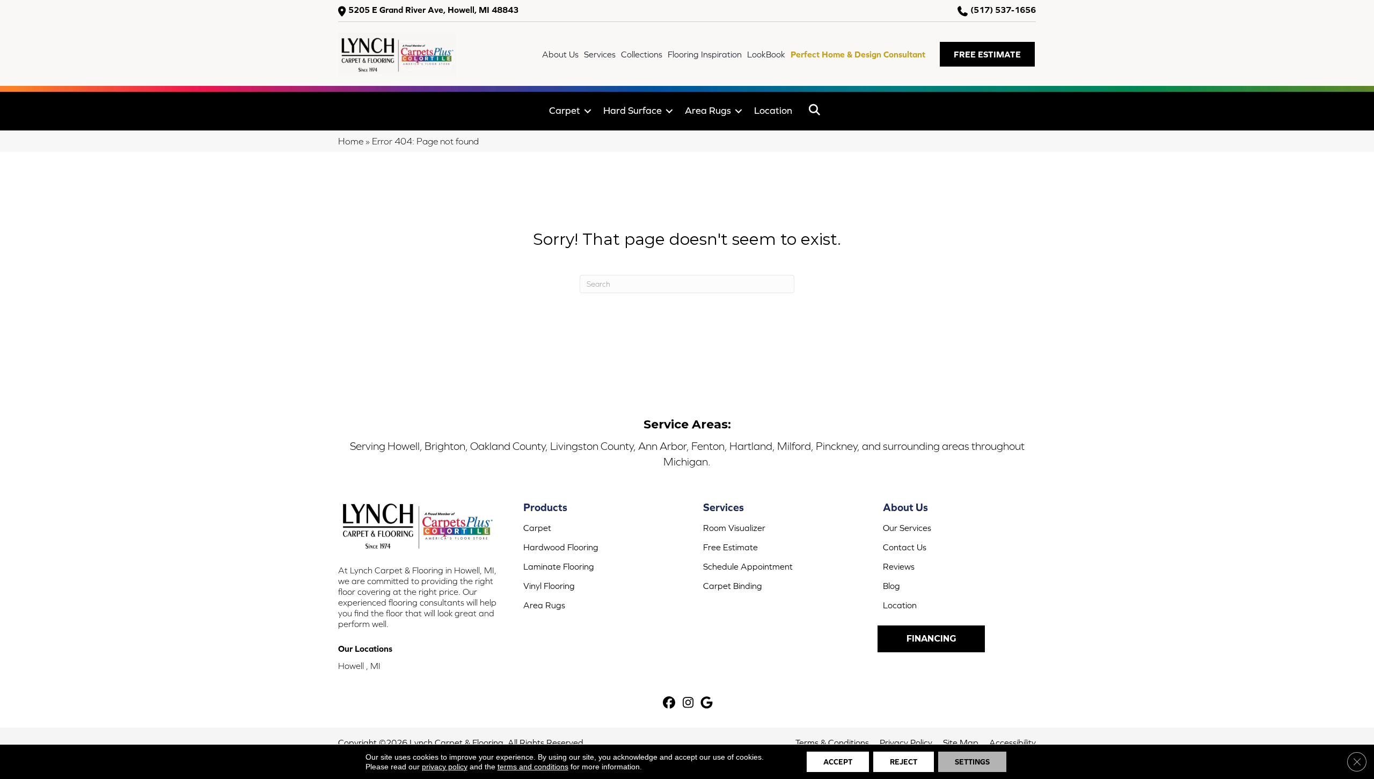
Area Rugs (708, 110)
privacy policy (444, 766)
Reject (903, 762)
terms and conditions (533, 766)
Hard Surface (632, 110)
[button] (987, 54)
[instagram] (688, 703)
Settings (972, 762)
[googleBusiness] (707, 703)
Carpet (564, 110)
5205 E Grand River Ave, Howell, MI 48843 (433, 9)
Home (350, 141)
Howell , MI (359, 666)
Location (773, 110)
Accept (837, 762)
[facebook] (669, 703)
